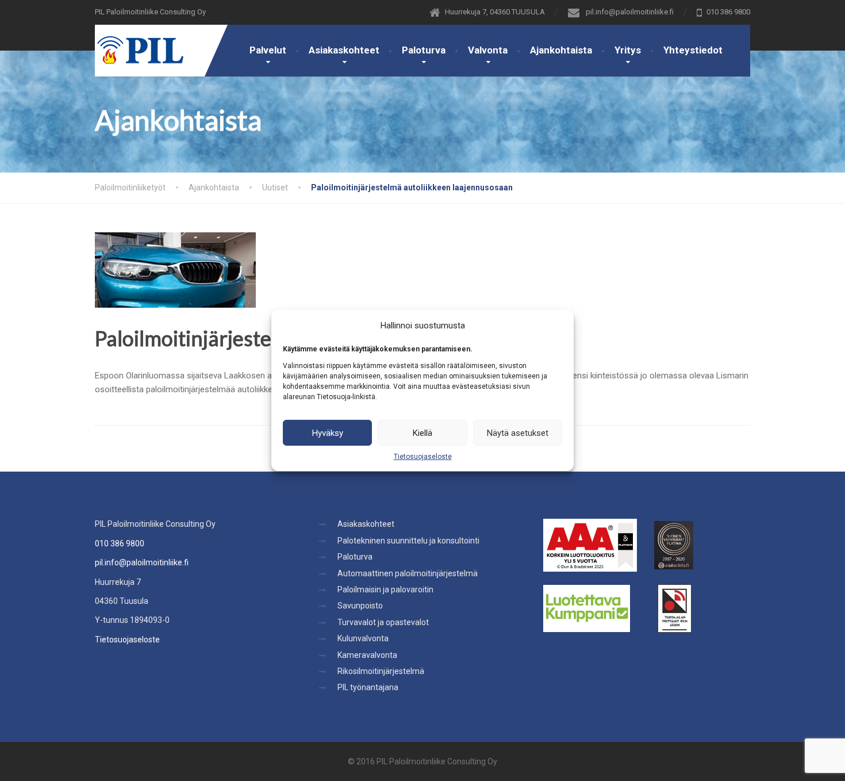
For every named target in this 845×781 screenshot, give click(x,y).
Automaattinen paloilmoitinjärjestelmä (407, 573)
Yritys (627, 50)
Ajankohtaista (561, 50)
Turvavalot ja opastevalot (383, 622)
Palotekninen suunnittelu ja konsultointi (408, 540)
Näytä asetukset (517, 432)
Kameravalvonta (367, 655)
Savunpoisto (360, 605)
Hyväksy (327, 432)
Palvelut (267, 50)
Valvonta (488, 50)
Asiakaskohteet (344, 50)
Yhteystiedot (693, 50)
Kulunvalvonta (363, 638)
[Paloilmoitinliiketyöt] (139, 44)
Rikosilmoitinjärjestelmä (380, 671)
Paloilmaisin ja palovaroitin (385, 589)
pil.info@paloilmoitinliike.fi (142, 562)
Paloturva (423, 50)
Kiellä (422, 432)
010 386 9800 (119, 543)
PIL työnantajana (367, 687)
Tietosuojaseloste (423, 457)
